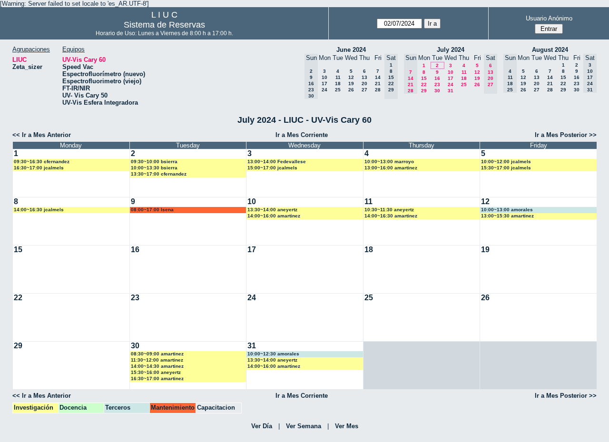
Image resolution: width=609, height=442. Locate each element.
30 (437, 90)
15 (424, 78)
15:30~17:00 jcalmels (506, 167)
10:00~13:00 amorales (507, 209)
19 (351, 83)
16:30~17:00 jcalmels (39, 167)
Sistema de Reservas (164, 24)
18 (338, 83)
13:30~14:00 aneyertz (272, 209)
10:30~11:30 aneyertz (389, 209)
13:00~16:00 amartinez (390, 167)
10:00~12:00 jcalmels (506, 161)
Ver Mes (346, 426)
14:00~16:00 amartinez (273, 215)
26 (351, 89)
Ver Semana (303, 426)
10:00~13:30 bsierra (154, 167)
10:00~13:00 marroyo (389, 161)
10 (324, 77)
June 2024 (351, 49)
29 (424, 90)
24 (324, 89)
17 (324, 83)
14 (378, 77)
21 (378, 83)
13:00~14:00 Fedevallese (276, 161)
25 (338, 89)
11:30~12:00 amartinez (157, 360)
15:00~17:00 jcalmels (272, 167)
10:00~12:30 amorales (273, 353)
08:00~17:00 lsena (152, 209)
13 (364, 77)
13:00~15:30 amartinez (507, 215)
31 (450, 90)
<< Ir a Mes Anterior (41, 134)
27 (364, 89)
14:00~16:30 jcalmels (39, 209)
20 (364, 83)
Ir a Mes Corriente (301, 134)
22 (424, 84)
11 (338, 77)
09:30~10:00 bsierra (154, 161)
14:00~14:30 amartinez (157, 366)
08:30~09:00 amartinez (157, 353)
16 (437, 78)
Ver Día (261, 426)
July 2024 (450, 49)
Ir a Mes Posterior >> (566, 134)
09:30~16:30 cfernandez (41, 161)
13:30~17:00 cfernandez (159, 174)
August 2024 (550, 49)
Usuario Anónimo (549, 18)
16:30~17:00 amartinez (157, 378)
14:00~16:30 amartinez (390, 215)
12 (351, 77)
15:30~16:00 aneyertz (156, 372)
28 (378, 89)
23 (437, 84)
